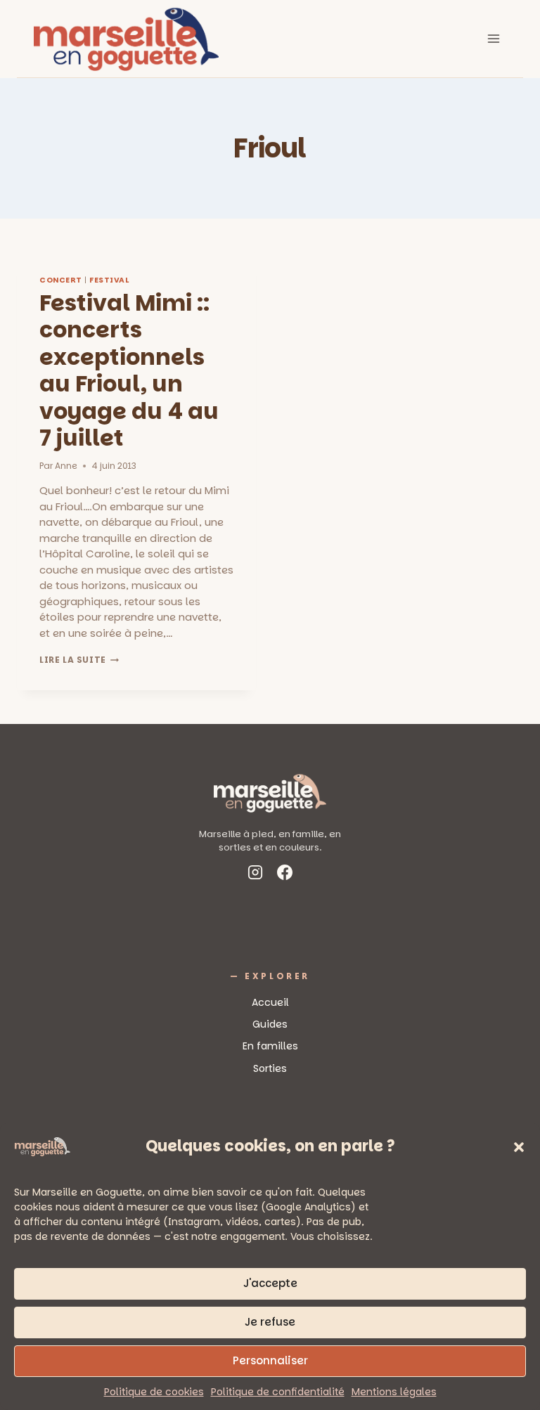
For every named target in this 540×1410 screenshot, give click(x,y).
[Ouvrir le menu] (493, 38)
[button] (519, 1147)
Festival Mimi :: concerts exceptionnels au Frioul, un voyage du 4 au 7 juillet (129, 370)
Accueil (270, 1002)
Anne (66, 466)
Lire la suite (79, 660)
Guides (270, 1024)
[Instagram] (255, 875)
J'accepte (270, 1283)
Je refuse (270, 1321)
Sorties (270, 1068)
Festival (109, 280)
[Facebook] (284, 875)
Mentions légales (394, 1392)
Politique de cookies (154, 1392)
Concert (60, 280)
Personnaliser (270, 1360)
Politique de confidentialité (278, 1392)
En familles (270, 1046)
